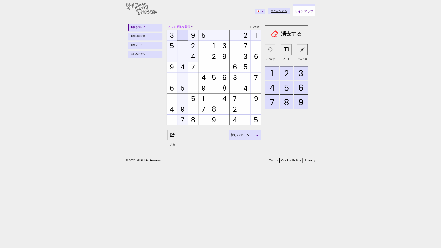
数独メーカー (138, 45)
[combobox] (260, 11)
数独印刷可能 (138, 36)
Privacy (309, 160)
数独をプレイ (138, 27)
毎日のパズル (138, 54)
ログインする (279, 11)
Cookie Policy (291, 160)
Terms (273, 160)
